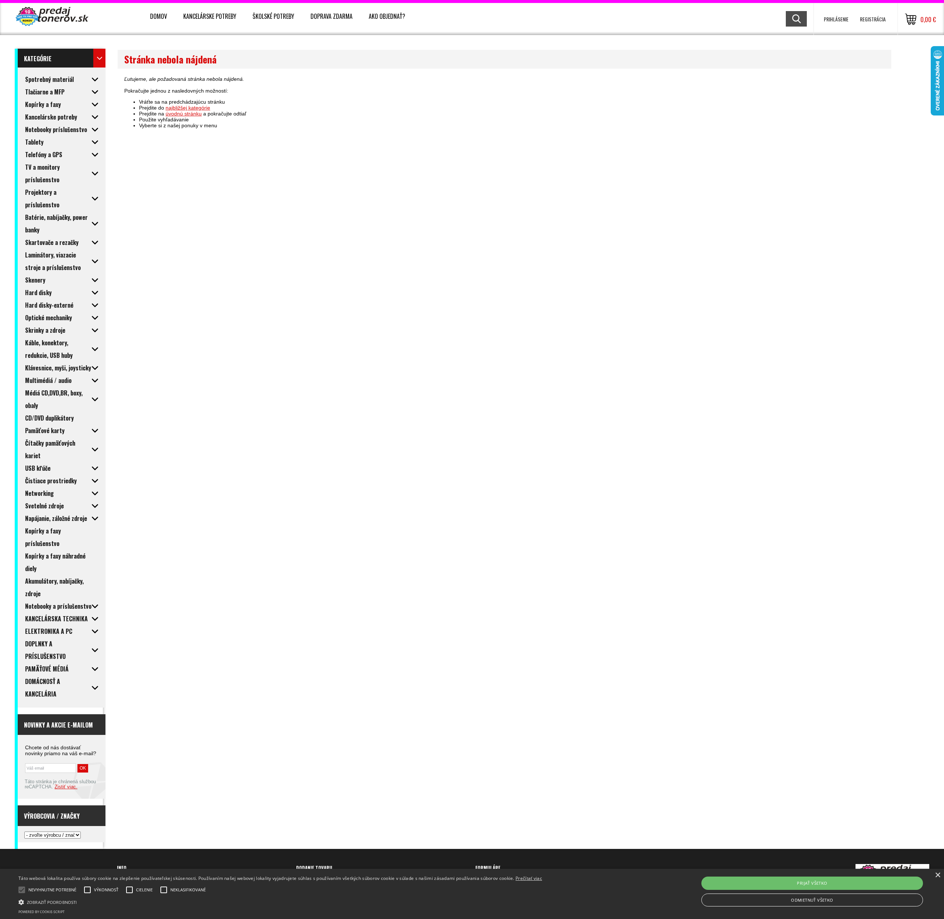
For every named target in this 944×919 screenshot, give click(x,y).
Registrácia (873, 19)
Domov (158, 16)
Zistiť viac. (66, 787)
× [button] (937, 875)
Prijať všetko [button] (812, 883)
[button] (280, 901)
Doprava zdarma (331, 16)
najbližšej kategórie (188, 108)
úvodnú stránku (184, 114)
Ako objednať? (387, 16)
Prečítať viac (529, 878)
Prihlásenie (836, 19)
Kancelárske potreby (209, 16)
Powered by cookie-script (41, 911)
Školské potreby (273, 16)
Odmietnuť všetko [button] (812, 900)
